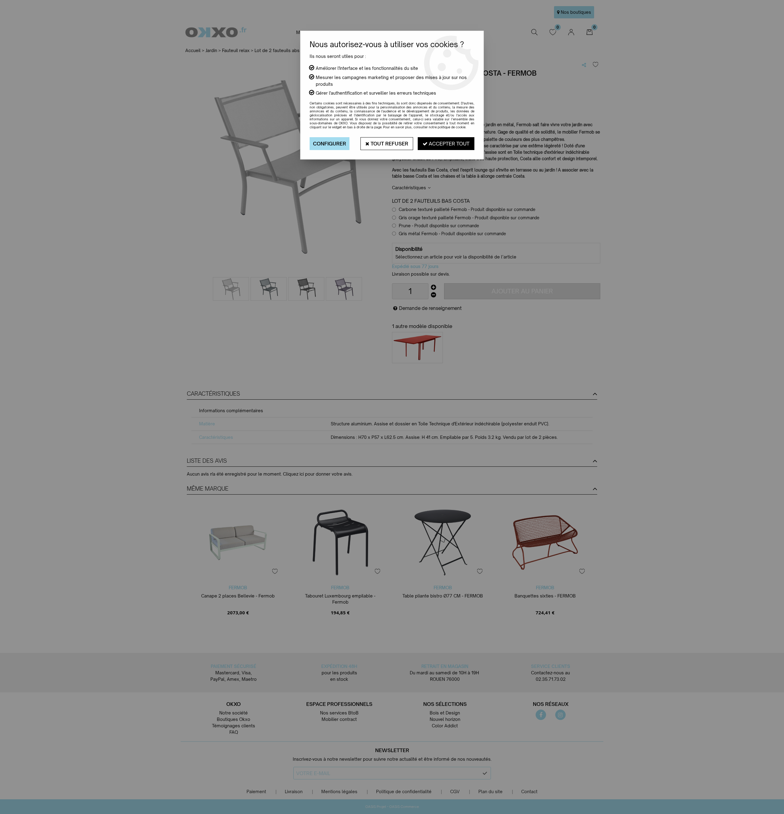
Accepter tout (448, 144)
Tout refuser (388, 144)
